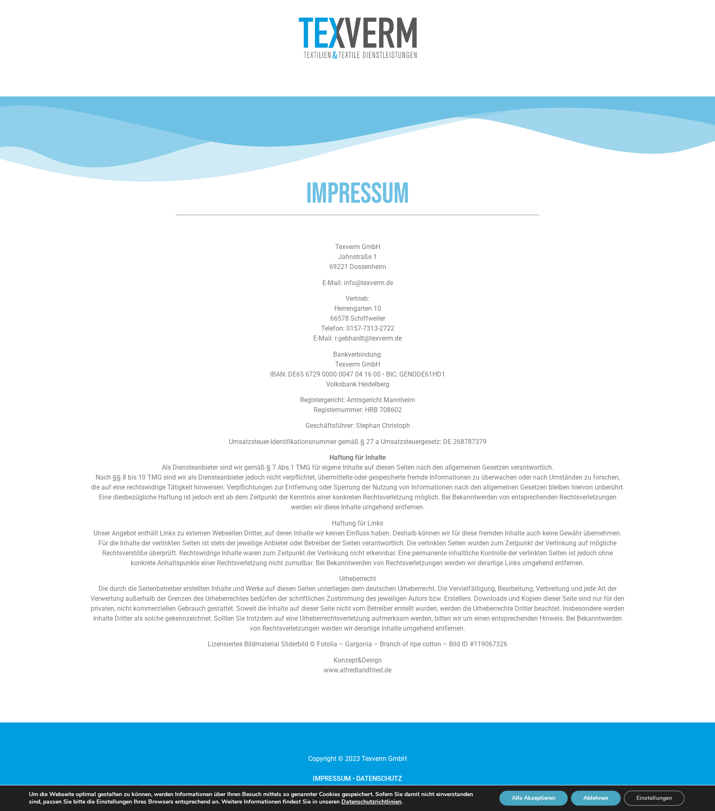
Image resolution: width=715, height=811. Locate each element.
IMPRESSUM (332, 778)
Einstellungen (654, 798)
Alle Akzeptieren (533, 798)
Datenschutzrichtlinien (371, 802)
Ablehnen (595, 798)
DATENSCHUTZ (379, 778)
